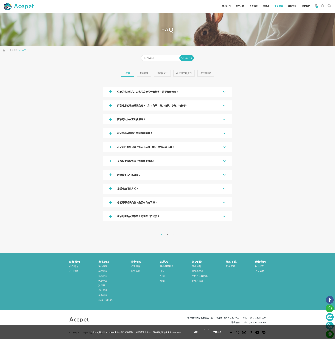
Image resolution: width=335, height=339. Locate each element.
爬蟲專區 (102, 295)
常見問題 (279, 6)
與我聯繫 (259, 266)
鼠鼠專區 (102, 276)
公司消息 (135, 266)
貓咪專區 (102, 271)
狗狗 (162, 276)
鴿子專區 (102, 290)
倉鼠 (162, 271)
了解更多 (217, 332)
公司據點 (259, 271)
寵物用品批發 (167, 266)
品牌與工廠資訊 (184, 73)
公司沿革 (73, 271)
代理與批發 (205, 73)
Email (330, 317)
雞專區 (101, 285)
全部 (127, 73)
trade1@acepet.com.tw (254, 322)
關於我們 (226, 6)
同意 (196, 332)
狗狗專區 (102, 266)
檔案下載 (292, 6)
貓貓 (162, 280)
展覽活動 (135, 271)
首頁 (4, 50)
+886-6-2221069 (230, 317)
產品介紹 (240, 6)
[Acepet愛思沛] (19, 6)
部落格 (266, 6)
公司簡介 (73, 266)
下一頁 (173, 234)
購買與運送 (162, 73)
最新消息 (253, 6)
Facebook (330, 300)
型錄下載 (230, 266)
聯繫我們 (306, 6)
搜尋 (322, 6)
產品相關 (143, 73)
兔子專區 (102, 280)
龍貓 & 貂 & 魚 (105, 299)
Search (188, 57)
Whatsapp (330, 308)
